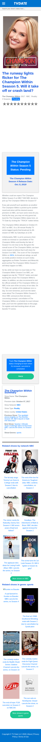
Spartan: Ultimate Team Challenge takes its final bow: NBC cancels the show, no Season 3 (18, 426)
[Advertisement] (20, 130)
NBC (19, 405)
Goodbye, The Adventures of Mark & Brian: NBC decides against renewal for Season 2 (30, 525)
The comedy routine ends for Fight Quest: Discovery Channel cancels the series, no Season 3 (29, 664)
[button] (3, 3)
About (29, 734)
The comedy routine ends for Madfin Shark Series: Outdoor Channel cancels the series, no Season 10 (11, 664)
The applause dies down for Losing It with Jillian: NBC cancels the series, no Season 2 (11, 568)
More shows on (20, 579)
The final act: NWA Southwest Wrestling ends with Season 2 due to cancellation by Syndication (29, 621)
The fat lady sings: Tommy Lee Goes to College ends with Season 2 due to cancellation (11, 483)
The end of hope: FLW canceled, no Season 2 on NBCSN (11, 705)
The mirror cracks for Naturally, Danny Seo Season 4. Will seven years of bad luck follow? (11, 525)
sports (19, 433)
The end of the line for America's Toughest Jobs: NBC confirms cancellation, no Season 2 (29, 483)
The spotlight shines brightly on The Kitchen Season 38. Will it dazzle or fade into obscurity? (16, 417)
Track (20, 376)
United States (21, 412)
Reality (17, 408)
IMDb (12, 255)
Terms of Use (23, 737)
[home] (20, 4)
